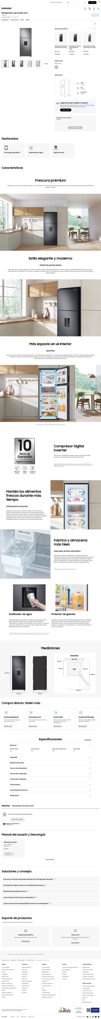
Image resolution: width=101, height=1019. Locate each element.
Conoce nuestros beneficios (8, 985)
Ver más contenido (50, 859)
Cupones (64, 979)
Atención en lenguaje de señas (49, 995)
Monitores (24, 990)
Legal (18, 1016)
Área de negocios (86, 988)
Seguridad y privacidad (87, 969)
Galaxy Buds (24, 974)
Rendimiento (14, 795)
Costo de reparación (46, 985)
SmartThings (4, 974)
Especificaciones (15, 19)
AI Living (4, 972)
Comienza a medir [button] (66, 110)
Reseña (22, 19)
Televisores (24, 976)
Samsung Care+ (5, 976)
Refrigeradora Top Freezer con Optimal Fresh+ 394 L (61, 46)
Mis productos (65, 976)
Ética (83, 1000)
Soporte (27, 19)
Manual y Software (46, 969)
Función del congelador (18, 779)
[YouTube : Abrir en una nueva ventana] (96, 1017)
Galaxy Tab (24, 969)
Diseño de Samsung (86, 1002)
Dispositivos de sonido (27, 981)
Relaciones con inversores (88, 995)
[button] (95, 24)
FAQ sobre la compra (46, 974)
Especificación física (17, 763)
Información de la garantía (48, 976)
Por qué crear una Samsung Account (70, 967)
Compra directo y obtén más (8, 969)
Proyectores (24, 979)
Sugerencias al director (47, 997)
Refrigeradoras (25, 983)
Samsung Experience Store (7, 995)
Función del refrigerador (18, 774)
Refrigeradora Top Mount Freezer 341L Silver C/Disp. (89, 46)
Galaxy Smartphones (26, 967)
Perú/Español (4, 1016)
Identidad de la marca (87, 990)
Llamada (44, 990)
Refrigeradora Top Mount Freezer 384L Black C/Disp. (75, 47)
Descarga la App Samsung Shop (9, 988)
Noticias (84, 997)
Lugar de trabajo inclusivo (88, 974)
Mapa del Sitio (23, 1016)
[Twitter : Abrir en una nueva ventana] (90, 1017)
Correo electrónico (46, 992)
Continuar (92, 2)
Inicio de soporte (45, 967)
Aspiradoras (24, 988)
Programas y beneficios (7, 992)
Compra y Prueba (5, 981)
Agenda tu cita (45, 981)
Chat (43, 988)
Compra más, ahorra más (7, 979)
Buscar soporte (45, 972)
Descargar (8, 853)
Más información (8, 726)
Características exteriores (19, 790)
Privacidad (13, 1016)
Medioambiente (85, 967)
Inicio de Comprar (5, 967)
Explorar (3, 997)
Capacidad (13, 757)
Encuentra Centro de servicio (48, 979)
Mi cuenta (64, 974)
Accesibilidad (85, 972)
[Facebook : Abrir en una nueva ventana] (87, 1017)
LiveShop (4, 990)
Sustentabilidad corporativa (88, 979)
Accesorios (24, 992)
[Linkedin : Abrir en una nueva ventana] (98, 1017)
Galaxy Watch (25, 972)
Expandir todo (88, 740)
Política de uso (31, 1016)
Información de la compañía (88, 986)
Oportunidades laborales (87, 993)
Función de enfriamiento (18, 768)
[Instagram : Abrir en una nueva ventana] (93, 1017)
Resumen (13, 745)
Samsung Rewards (66, 969)
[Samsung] (6, 8)
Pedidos (64, 972)
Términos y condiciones (7, 983)
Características (5, 19)
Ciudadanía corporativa (87, 976)
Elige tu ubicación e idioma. (56, 2)
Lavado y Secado (25, 985)
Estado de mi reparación (47, 983)
